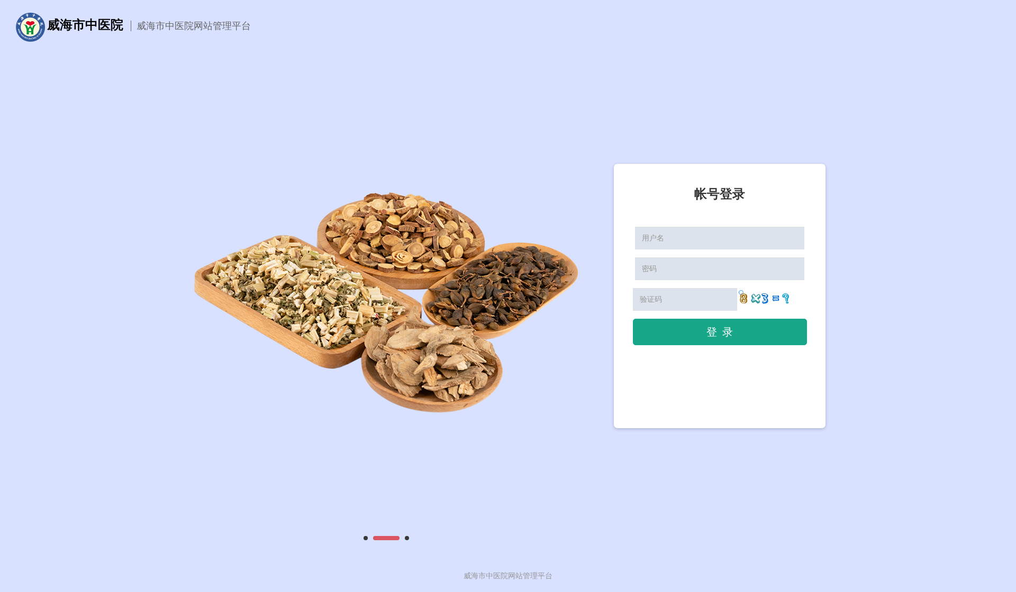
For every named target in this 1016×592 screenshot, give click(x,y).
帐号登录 (719, 194)
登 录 (719, 332)
